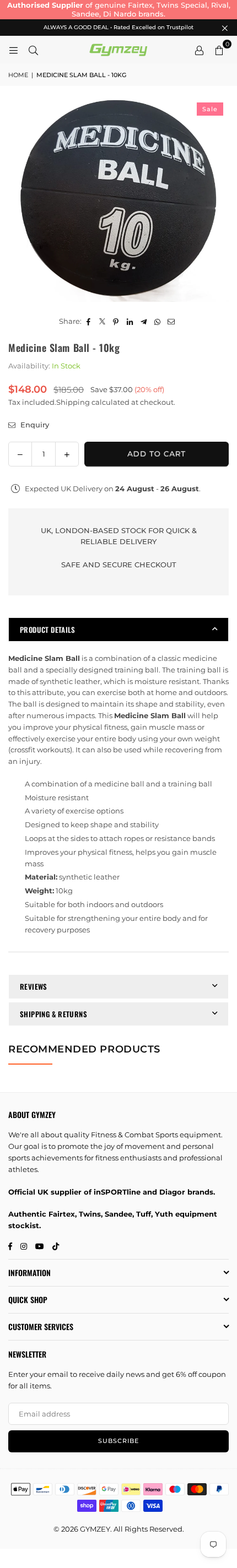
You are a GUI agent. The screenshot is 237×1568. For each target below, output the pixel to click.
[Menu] (13, 49)
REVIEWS (33, 986)
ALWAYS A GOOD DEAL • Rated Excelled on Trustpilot (118, 27)
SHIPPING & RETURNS (53, 1013)
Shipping (73, 402)
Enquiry (33, 424)
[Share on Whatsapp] (157, 321)
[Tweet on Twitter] (102, 321)
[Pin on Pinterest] (116, 321)
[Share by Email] (171, 321)
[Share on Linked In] (130, 321)
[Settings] (199, 49)
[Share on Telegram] (143, 321)
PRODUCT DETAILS (48, 629)
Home (18, 75)
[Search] (33, 49)
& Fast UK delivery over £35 (142, 5)
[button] (219, 49)
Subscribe (118, 1441)
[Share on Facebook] (88, 321)
